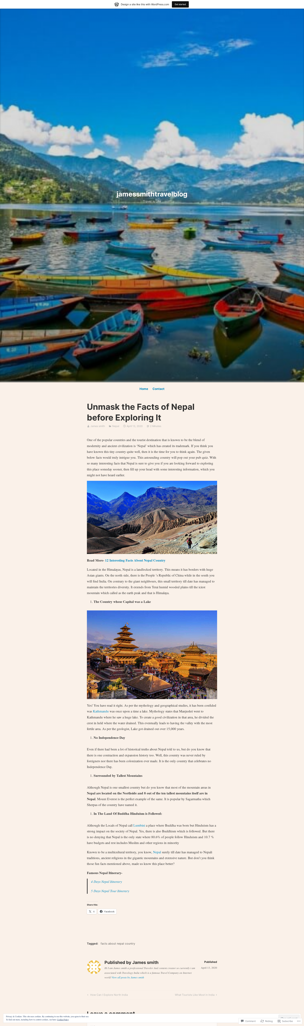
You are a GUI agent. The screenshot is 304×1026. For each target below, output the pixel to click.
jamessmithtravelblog (152, 194)
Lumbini (139, 825)
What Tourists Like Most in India (194, 995)
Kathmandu (101, 711)
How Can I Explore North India (107, 995)
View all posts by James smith (128, 977)
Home (144, 389)
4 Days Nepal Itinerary (106, 881)
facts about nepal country (118, 943)
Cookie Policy (63, 1019)
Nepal (115, 426)
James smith (97, 426)
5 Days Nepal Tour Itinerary (110, 891)
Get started (180, 4)
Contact (158, 389)
